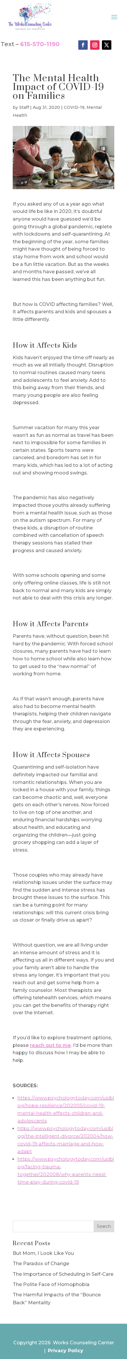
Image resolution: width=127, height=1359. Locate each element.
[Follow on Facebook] (83, 45)
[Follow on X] (106, 45)
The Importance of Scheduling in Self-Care (63, 1274)
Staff (24, 107)
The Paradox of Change (41, 1263)
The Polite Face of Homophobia (51, 1284)
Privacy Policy (65, 1350)
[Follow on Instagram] (95, 45)
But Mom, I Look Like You (43, 1253)
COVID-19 (74, 107)
